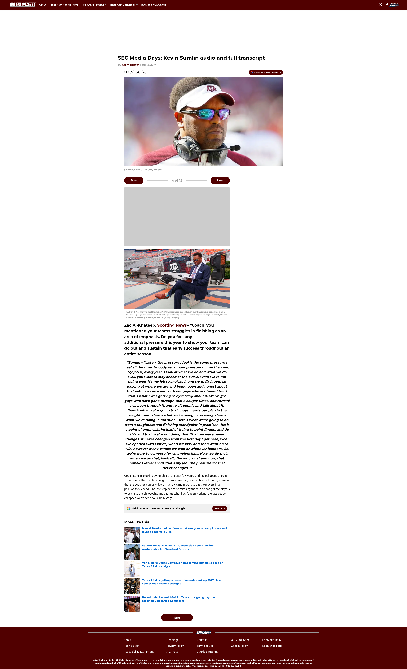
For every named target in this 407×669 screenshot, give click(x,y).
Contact (202, 640)
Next (220, 180)
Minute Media (107, 660)
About (42, 4)
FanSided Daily (271, 640)
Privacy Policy (175, 645)
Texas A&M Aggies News (63, 4)
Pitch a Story (132, 645)
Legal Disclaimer (272, 645)
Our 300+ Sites (240, 640)
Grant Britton (131, 64)
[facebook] (387, 4)
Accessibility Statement (139, 651)
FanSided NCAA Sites (153, 4)
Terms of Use (205, 645)
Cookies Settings (207, 651)
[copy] (144, 72)
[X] (380, 4)
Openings (172, 640)
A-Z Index (172, 651)
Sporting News (172, 325)
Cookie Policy (239, 645)
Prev (134, 180)
